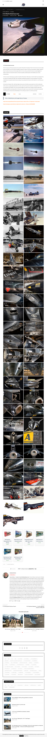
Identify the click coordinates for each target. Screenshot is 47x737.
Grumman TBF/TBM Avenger (17, 671)
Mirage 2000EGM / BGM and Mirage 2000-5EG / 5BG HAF (22, 698)
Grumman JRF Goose (8, 671)
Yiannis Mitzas (6, 15)
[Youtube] (10, 1)
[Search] (43, 5)
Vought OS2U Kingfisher (29, 675)
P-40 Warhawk (20, 673)
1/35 (8, 686)
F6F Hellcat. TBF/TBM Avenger (29, 669)
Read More (26, 735)
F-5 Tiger (6, 665)
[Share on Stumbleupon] (28, 568)
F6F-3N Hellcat (7, 669)
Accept (21, 735)
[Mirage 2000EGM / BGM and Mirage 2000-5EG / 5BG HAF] (7, 700)
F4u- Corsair (31, 667)
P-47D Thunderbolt (36, 673)
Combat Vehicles (33, 686)
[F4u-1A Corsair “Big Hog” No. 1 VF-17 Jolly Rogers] (7, 721)
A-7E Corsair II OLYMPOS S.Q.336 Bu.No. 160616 (21, 712)
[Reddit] (11, 1)
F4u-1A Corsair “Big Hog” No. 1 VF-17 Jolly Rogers (21, 719)
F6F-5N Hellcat (13, 669)
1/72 (15, 686)
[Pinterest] (6, 1)
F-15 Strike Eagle (12, 665)
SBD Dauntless (20, 675)
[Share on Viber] (34, 568)
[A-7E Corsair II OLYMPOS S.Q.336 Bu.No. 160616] (7, 714)
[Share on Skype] (33, 568)
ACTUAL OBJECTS (10, 9)
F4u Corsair (37, 667)
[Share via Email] (35, 568)
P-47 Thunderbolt (28, 673)
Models (40, 671)
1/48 (11, 686)
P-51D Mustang (13, 675)
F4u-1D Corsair (24, 667)
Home (4, 9)
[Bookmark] (21, 616)
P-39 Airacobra (13, 673)
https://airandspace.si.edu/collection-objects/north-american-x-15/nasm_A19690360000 (19, 104)
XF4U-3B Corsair (37, 675)
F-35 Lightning (33, 665)
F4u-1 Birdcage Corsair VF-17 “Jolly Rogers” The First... (13, 629)
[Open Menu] (3, 4)
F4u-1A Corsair (17, 667)
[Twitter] (4, 1)
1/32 (5, 686)
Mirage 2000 (26, 671)
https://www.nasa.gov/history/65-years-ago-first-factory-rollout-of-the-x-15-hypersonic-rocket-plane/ (21, 101)
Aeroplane (26, 686)
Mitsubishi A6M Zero (33, 671)
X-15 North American (10, 564)
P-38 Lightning (7, 673)
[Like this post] (19, 568)
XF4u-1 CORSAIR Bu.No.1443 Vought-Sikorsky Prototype (16, 98)
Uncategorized (11, 688)
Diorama (39, 686)
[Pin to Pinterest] (22, 568)
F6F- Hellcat (20, 669)
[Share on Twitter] (21, 568)
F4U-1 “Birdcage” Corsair (9, 667)
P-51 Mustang (7, 675)
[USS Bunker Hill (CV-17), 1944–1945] (7, 707)
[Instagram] (5, 1)
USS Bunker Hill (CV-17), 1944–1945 (18, 705)
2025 (4, 564)
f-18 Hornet (27, 665)
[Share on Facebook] (20, 568)
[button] (4, 624)
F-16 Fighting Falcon (20, 665)
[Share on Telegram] (29, 568)
